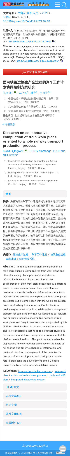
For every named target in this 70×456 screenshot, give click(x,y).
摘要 (8, 193)
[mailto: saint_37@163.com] (26, 150)
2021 (45, 13)
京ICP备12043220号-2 (35, 445)
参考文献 (13, 396)
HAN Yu (58, 151)
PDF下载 (37, 72)
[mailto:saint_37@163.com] (15, 92)
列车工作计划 (40, 254)
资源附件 (13, 422)
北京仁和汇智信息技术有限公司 (37, 453)
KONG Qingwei (13, 151)
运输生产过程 (21, 254)
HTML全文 (12, 387)
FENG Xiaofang (40, 151)
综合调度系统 (27, 258)
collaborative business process (29, 375)
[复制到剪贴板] (53, 41)
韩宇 (33, 92)
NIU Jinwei (10, 155)
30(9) (6, 17)
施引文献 (14, 413)
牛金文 (44, 92)
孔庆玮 (7, 92)
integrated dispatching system (28, 379)
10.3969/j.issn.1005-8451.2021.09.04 (26, 21)
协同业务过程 (58, 254)
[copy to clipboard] (61, 60)
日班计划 (11, 258)
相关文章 (11, 404)
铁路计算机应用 (28, 13)
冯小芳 (22, 92)
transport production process (35, 371)
